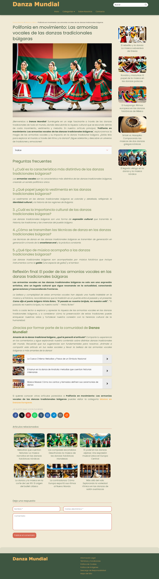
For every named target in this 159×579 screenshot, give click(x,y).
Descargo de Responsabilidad (93, 570)
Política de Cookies (88, 564)
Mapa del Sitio (86, 573)
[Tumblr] (41, 415)
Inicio (56, 11)
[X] (22, 415)
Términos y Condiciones (90, 561)
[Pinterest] (28, 415)
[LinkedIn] (47, 415)
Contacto (100, 11)
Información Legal (87, 558)
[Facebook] (15, 415)
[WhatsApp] (34, 415)
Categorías (68, 11)
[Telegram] (54, 415)
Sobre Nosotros (85, 11)
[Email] (60, 415)
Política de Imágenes (89, 567)
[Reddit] (66, 415)
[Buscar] (145, 4)
